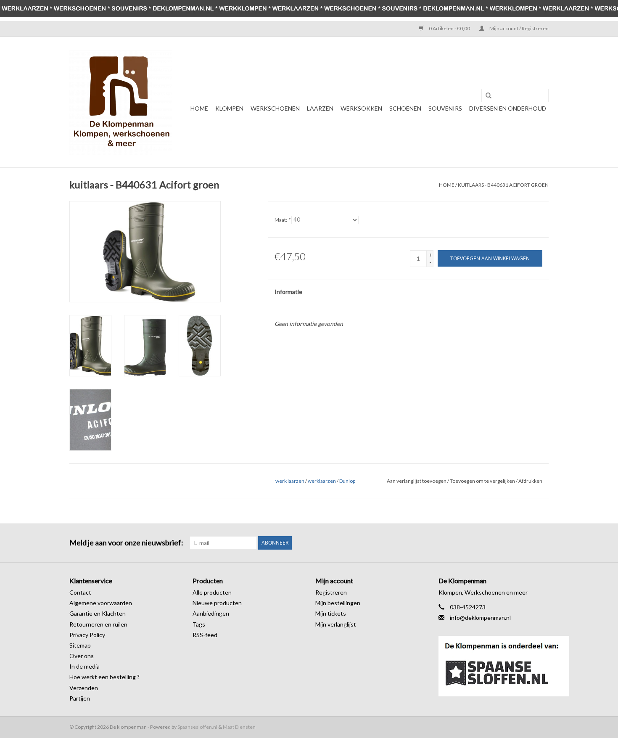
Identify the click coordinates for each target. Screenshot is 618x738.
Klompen (229, 108)
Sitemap (80, 645)
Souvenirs (445, 108)
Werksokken (361, 108)
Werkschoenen (275, 108)
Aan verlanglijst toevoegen (416, 481)
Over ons (81, 655)
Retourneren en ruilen (98, 624)
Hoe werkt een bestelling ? (104, 676)
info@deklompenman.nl (480, 617)
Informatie (288, 291)
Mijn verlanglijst (335, 624)
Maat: (282, 220)
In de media (84, 666)
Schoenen (405, 108)
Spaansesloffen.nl (197, 727)
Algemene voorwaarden (100, 602)
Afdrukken (530, 481)
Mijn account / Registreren (519, 28)
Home (199, 108)
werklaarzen (322, 481)
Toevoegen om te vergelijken (483, 481)
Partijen (79, 698)
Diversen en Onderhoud (507, 108)
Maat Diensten (239, 727)
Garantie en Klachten (97, 613)
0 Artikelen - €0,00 (449, 28)
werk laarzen (289, 481)
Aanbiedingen (211, 613)
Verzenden (83, 687)
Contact (80, 592)
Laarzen (320, 108)
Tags (199, 624)
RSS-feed (205, 634)
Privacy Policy (87, 634)
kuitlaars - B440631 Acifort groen (503, 185)
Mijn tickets (330, 613)
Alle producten (212, 592)
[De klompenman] (120, 102)
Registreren (331, 592)
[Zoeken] (485, 96)
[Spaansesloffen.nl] (493, 666)
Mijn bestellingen (337, 602)
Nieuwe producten (217, 602)
